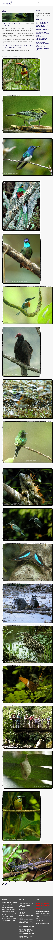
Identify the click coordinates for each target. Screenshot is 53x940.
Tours (15, 2)
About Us (4, 899)
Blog (40, 2)
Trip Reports (30, 2)
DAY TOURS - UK (21, 2)
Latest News (39, 19)
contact (36, 2)
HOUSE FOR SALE (47, 2)
